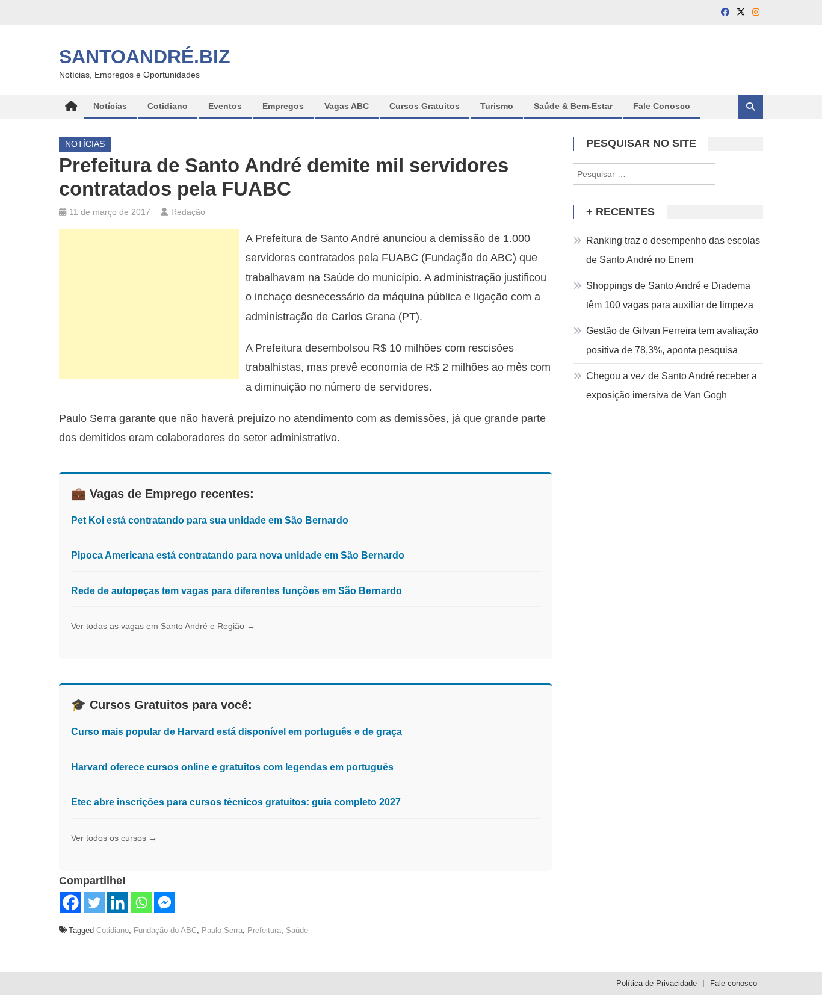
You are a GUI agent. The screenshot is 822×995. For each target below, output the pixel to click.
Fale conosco (733, 983)
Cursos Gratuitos (424, 106)
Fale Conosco (661, 106)
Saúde (297, 930)
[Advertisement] (149, 304)
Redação (188, 212)
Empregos (283, 106)
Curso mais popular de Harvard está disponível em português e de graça (236, 732)
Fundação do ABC (165, 930)
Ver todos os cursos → (114, 838)
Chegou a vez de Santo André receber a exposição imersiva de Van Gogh (671, 385)
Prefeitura (264, 930)
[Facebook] (70, 902)
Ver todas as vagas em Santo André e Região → (163, 626)
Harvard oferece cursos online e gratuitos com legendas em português (232, 767)
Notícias (110, 106)
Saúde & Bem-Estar (573, 106)
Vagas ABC (346, 106)
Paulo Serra (222, 930)
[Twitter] (94, 902)
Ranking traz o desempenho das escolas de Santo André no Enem (673, 250)
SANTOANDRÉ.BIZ (144, 56)
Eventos (225, 106)
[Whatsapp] (141, 902)
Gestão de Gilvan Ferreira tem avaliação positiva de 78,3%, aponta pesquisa (672, 340)
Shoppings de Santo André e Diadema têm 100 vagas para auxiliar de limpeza (669, 295)
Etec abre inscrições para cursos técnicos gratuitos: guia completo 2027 (236, 802)
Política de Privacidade (656, 983)
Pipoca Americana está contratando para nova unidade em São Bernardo (237, 555)
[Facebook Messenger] (164, 902)
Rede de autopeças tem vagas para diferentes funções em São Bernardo (236, 591)
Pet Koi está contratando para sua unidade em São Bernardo (209, 520)
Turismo (496, 106)
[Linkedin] (117, 902)
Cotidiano (167, 106)
